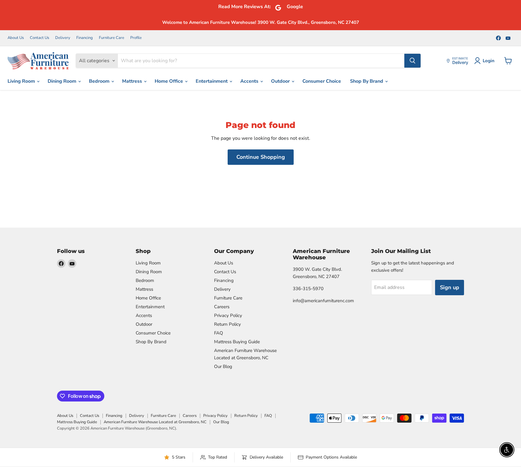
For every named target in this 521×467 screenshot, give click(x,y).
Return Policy (227, 324)
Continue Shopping (260, 157)
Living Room (22, 81)
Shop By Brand (367, 81)
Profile (136, 38)
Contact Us (39, 38)
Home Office (169, 81)
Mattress (132, 81)
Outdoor (281, 81)
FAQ (218, 333)
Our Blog (223, 366)
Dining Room (62, 81)
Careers (221, 307)
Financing (84, 38)
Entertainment (212, 81)
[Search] (412, 61)
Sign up (449, 287)
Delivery (62, 38)
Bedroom (100, 81)
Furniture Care (111, 38)
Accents (250, 81)
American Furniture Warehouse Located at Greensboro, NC (155, 422)
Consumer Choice (321, 81)
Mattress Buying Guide (237, 342)
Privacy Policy (228, 315)
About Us (16, 38)
